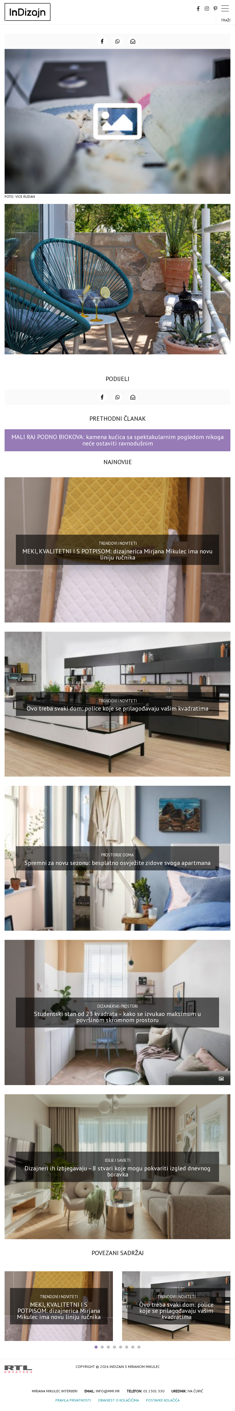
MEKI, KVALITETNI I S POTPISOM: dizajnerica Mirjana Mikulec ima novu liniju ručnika (117, 554)
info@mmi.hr (108, 1391)
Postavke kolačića (163, 1400)
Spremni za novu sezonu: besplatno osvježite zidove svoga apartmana (117, 862)
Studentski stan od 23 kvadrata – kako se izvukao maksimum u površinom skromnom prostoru (117, 1017)
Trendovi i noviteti (118, 543)
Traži (225, 20)
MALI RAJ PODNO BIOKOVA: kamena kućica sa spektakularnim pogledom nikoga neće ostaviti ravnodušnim (117, 440)
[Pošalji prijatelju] (132, 41)
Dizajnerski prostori (117, 1006)
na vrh (224, 1367)
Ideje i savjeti (117, 1160)
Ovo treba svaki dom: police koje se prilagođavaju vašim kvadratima (117, 708)
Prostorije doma (117, 855)
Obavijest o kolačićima (118, 1400)
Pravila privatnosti (73, 1400)
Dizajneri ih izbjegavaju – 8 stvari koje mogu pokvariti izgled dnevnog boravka (117, 1171)
